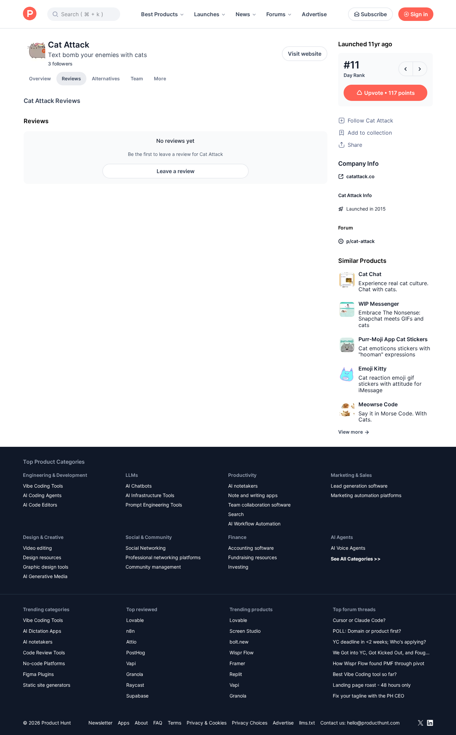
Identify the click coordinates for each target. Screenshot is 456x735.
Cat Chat (369, 274)
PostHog (135, 652)
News (243, 14)
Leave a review (175, 171)
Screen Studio (245, 631)
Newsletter (100, 723)
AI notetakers (243, 486)
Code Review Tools (44, 652)
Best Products (159, 14)
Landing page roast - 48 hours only (372, 685)
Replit (236, 674)
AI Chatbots (139, 486)
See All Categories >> (356, 559)
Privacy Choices (249, 723)
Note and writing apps (252, 495)
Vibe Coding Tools (43, 486)
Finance (237, 537)
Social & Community (149, 537)
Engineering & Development (55, 475)
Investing (238, 567)
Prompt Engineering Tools (154, 505)
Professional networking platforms (163, 557)
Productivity (242, 475)
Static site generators (46, 685)
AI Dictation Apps (42, 631)
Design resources (42, 557)
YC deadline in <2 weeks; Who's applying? (379, 642)
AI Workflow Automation (254, 523)
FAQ (157, 723)
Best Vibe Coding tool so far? (365, 674)
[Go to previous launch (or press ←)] (405, 69)
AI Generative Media (45, 576)
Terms (174, 723)
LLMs (132, 475)
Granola (134, 674)
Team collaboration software (259, 505)
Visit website (304, 53)
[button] (160, 78)
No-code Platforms (44, 663)
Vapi (131, 663)
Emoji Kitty (372, 368)
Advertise (314, 14)
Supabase (137, 696)
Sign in (419, 14)
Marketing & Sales (351, 475)
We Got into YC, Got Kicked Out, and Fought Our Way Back (381, 653)
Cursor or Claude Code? (359, 620)
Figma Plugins (38, 674)
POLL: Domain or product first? (367, 631)
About (141, 723)
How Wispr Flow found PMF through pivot (378, 663)
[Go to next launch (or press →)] (420, 69)
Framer (237, 663)
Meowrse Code (378, 404)
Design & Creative (43, 537)
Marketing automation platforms (366, 495)
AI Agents (342, 537)
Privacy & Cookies (206, 723)
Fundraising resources (252, 557)
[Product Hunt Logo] (29, 14)
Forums (276, 14)
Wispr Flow (241, 652)
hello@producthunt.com (373, 723)
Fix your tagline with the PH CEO (368, 696)
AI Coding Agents (42, 495)
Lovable (135, 620)
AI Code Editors (40, 505)
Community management (153, 567)
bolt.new (239, 642)
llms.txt (307, 723)
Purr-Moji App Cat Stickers (393, 339)
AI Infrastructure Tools (150, 495)
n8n (130, 631)
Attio (131, 642)
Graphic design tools (45, 567)
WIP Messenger (378, 303)
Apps (123, 723)
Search (236, 514)
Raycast (135, 685)
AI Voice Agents (348, 548)
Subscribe (374, 14)
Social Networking (146, 548)
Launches (206, 14)
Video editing (37, 548)
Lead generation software (359, 486)
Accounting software (251, 548)
